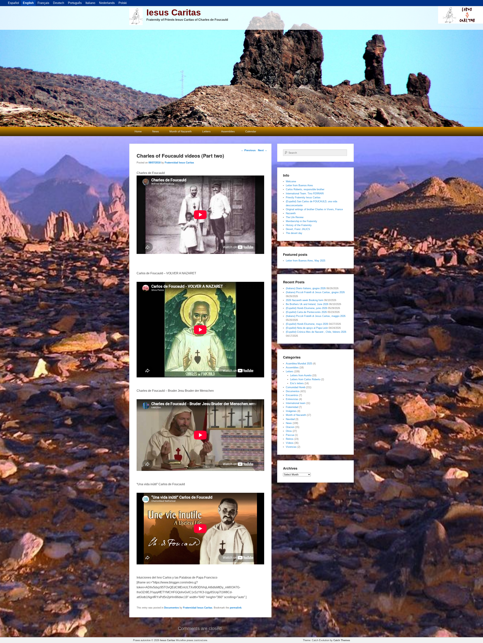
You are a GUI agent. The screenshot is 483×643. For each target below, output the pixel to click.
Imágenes (291, 411)
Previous (248, 150)
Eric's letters (297, 383)
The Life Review (294, 217)
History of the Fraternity (299, 225)
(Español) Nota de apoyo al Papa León (307, 327)
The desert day (294, 233)
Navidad (290, 419)
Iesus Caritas (173, 12)
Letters (206, 131)
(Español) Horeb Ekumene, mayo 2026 (307, 324)
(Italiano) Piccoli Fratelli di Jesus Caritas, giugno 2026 (315, 292)
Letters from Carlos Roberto (305, 379)
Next (262, 150)
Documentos (171, 607)
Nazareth (291, 213)
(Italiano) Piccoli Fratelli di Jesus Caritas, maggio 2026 (315, 316)
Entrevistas (292, 399)
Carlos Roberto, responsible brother (305, 189)
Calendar (250, 131)
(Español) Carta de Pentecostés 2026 (306, 312)
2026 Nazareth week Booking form (304, 300)
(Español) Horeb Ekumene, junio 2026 (306, 308)
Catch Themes (341, 640)
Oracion (290, 427)
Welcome (291, 181)
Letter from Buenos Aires (299, 185)
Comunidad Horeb (295, 387)
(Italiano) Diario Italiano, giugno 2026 (306, 288)
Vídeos (290, 442)
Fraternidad (292, 407)
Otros (289, 431)
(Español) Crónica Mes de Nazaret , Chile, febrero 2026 (316, 331)
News (155, 131)
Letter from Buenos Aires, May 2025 (305, 260)
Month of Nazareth (180, 131)
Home (138, 131)
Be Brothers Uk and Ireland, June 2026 (307, 304)
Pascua (290, 435)
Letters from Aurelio (300, 375)
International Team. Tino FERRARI (305, 193)
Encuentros (292, 395)
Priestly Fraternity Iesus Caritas (303, 197)
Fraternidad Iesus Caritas (179, 162)
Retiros (290, 439)
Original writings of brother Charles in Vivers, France (314, 209)
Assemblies (228, 131)
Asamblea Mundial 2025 (299, 363)
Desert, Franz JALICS (298, 229)
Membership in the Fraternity (301, 221)
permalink (236, 607)
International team (295, 403)
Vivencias (291, 446)
